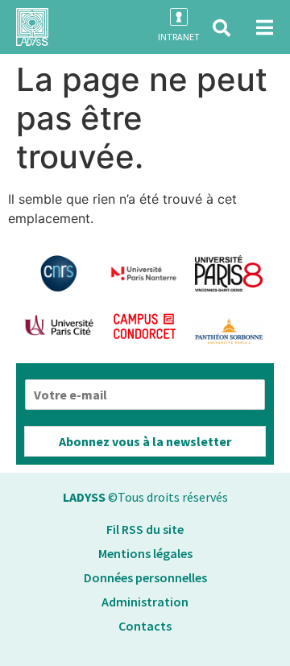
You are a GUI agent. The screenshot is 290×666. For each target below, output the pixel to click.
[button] (221, 28)
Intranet (179, 37)
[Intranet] (179, 17)
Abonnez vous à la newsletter (145, 441)
